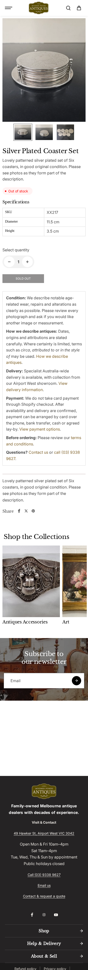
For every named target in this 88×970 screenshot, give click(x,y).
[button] (79, 8)
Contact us (38, 452)
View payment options (39, 429)
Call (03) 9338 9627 (44, 875)
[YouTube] (56, 914)
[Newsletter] (76, 680)
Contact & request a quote (44, 896)
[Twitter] (26, 511)
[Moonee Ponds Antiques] (38, 8)
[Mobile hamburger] (9, 8)
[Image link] (44, 791)
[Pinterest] (33, 511)
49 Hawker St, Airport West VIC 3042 (44, 833)
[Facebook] (19, 511)
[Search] (68, 8)
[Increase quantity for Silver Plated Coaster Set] (27, 261)
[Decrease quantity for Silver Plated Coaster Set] (9, 261)
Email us (44, 885)
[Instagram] (44, 914)
